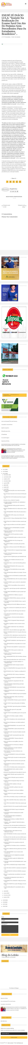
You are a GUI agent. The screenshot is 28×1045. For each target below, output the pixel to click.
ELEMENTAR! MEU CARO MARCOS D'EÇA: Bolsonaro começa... (13, 831)
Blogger (17, 988)
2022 (4, 469)
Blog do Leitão (10, 955)
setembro (6, 481)
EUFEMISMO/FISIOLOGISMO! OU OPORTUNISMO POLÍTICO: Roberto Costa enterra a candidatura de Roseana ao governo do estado (16, 450)
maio (5, 489)
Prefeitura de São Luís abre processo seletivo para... (15, 837)
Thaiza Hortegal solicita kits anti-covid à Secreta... (15, 659)
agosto (5, 483)
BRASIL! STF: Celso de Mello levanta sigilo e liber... (15, 630)
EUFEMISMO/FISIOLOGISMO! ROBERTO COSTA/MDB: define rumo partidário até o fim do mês (13, 445)
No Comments (17, 36)
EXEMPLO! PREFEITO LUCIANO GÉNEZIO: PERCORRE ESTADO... (13, 748)
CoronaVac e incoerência (6, 424)
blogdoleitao (8, 36)
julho (5, 485)
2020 (4, 473)
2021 (4, 471)
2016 (4, 906)
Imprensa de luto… (5, 441)
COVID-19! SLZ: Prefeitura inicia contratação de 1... (15, 767)
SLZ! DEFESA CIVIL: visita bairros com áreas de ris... (15, 635)
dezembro (6, 474)
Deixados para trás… (6, 431)
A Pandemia (4, 434)
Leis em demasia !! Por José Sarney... (9, 421)
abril (5, 891)
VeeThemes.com (20, 1042)
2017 (4, 904)
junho (5, 487)
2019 (4, 900)
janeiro (5, 897)
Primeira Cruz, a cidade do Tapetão (11, 500)
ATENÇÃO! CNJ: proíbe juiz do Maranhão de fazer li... (15, 772)
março (5, 893)
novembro (6, 477)
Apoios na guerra (5, 427)
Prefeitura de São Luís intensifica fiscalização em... (15, 825)
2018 (4, 902)
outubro (5, 479)
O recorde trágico (5, 437)
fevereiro (6, 895)
